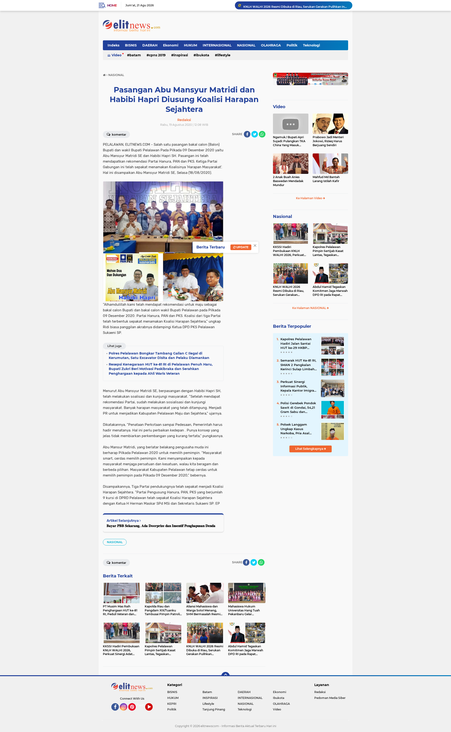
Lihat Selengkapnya (309, 448)
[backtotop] (225, 676)
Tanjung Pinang (213, 709)
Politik (292, 45)
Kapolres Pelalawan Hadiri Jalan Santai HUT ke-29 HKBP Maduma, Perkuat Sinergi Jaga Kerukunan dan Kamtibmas (295, 343)
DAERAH (149, 45)
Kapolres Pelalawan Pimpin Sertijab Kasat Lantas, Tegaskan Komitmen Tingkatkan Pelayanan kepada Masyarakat (329, 251)
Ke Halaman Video (309, 198)
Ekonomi (170, 45)
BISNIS (131, 45)
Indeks (113, 45)
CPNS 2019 (157, 55)
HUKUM (190, 45)
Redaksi (320, 692)
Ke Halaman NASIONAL (309, 308)
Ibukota (202, 55)
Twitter (142, 705)
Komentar (118, 134)
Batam (135, 55)
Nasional (282, 216)
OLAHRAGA (271, 45)
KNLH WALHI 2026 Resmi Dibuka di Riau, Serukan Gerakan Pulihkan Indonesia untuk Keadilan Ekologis (295, 5)
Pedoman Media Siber (330, 698)
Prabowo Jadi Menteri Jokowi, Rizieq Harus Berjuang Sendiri (328, 141)
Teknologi (311, 45)
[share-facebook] (247, 134)
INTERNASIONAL (217, 45)
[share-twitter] (254, 134)
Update (242, 247)
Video (116, 55)
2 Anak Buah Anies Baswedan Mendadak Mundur (288, 181)
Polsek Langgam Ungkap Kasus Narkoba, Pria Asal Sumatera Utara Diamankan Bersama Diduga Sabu (297, 429)
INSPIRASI (181, 55)
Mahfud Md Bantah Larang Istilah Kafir (326, 179)
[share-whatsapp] (262, 134)
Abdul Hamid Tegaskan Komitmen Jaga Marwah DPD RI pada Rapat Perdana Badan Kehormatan (330, 291)
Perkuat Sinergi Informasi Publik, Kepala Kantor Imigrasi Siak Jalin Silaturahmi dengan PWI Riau (298, 386)
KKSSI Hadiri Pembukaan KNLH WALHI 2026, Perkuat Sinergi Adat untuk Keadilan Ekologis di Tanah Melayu (288, 251)
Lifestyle (223, 55)
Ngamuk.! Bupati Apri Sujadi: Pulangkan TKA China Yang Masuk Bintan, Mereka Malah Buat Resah (289, 141)
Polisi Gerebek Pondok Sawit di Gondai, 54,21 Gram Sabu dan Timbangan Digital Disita (298, 407)
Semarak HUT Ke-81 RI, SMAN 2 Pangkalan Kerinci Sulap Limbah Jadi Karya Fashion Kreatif (298, 364)
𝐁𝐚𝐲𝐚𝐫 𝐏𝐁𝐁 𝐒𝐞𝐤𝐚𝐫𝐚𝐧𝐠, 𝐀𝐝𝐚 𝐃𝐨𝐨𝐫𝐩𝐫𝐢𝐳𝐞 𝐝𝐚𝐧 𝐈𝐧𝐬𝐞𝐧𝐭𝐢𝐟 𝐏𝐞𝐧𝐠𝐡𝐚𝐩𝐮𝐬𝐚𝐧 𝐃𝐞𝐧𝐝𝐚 (161, 525)
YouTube (152, 713)
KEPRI (171, 703)
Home (112, 5)
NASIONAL (246, 45)
